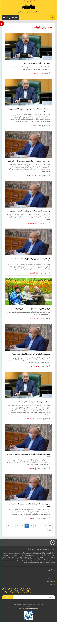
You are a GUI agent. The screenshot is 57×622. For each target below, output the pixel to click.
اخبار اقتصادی (34, 273)
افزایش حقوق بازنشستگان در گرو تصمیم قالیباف (32, 308)
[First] (49, 526)
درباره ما (50, 578)
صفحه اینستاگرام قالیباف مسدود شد (36, 63)
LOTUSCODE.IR (34, 608)
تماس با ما (50, 581)
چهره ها (36, 73)
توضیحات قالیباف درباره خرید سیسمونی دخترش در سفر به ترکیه (28, 455)
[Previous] (45, 526)
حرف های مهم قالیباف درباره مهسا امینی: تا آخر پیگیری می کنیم (29, 110)
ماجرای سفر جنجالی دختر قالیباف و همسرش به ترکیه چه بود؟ (29, 505)
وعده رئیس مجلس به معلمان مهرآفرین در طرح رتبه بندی (28, 161)
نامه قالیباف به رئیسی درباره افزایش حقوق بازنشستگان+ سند (29, 260)
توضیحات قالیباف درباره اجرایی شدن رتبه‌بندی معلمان (30, 211)
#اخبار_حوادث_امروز (33, 12)
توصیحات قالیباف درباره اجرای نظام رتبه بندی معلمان (30, 354)
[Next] (8, 526)
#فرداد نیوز (21, 12)
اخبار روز (33, 125)
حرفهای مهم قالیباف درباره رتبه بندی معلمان (34, 402)
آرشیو (51, 584)
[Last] (49, 530)
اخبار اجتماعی (31, 175)
